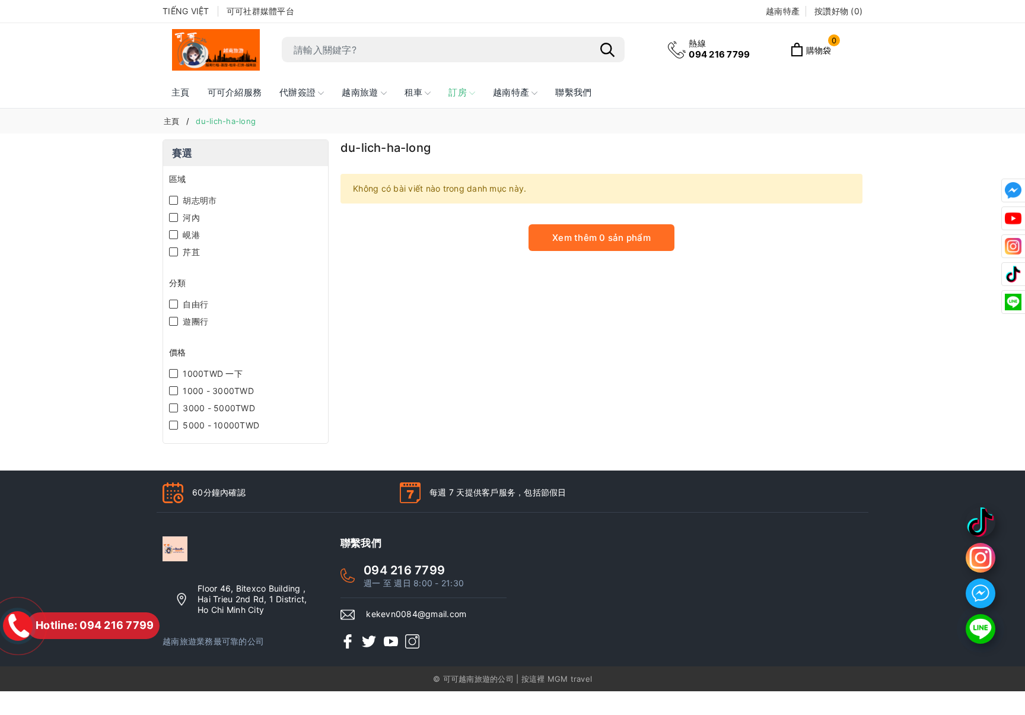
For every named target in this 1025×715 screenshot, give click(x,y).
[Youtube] (391, 641)
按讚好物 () (838, 11)
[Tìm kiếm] (607, 50)
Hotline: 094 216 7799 (95, 625)
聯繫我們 (573, 92)
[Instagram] (412, 641)
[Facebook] (347, 641)
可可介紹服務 (235, 92)
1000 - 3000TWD (217, 391)
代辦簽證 (298, 92)
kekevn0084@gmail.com (416, 614)
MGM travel (570, 679)
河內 (190, 217)
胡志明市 (198, 200)
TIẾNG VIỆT (186, 11)
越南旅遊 (361, 92)
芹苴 (190, 252)
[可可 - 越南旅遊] (216, 50)
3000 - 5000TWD (217, 408)
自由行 (194, 304)
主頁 (180, 92)
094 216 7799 (719, 49)
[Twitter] (369, 641)
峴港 (190, 235)
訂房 (458, 92)
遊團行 (194, 321)
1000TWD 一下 (211, 373)
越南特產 (512, 92)
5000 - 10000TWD (219, 425)
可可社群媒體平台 (260, 11)
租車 (415, 92)
